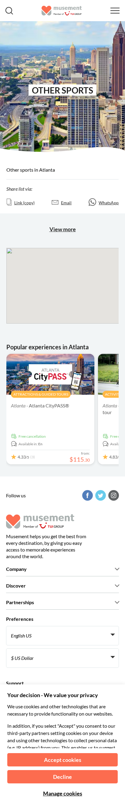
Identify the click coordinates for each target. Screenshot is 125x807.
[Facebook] (87, 495)
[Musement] (62, 10)
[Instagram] (113, 495)
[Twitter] (100, 495)
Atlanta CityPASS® (40, 405)
